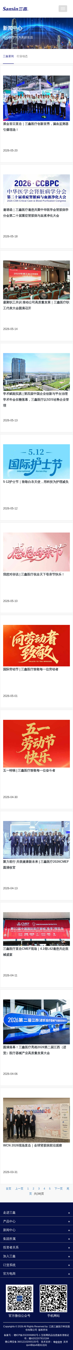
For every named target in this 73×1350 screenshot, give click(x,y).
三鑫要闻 (8, 56)
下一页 (59, 1188)
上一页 (19, 1188)
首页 (8, 1188)
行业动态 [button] (22, 56)
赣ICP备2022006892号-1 (27, 1335)
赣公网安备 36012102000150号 (22, 1341)
